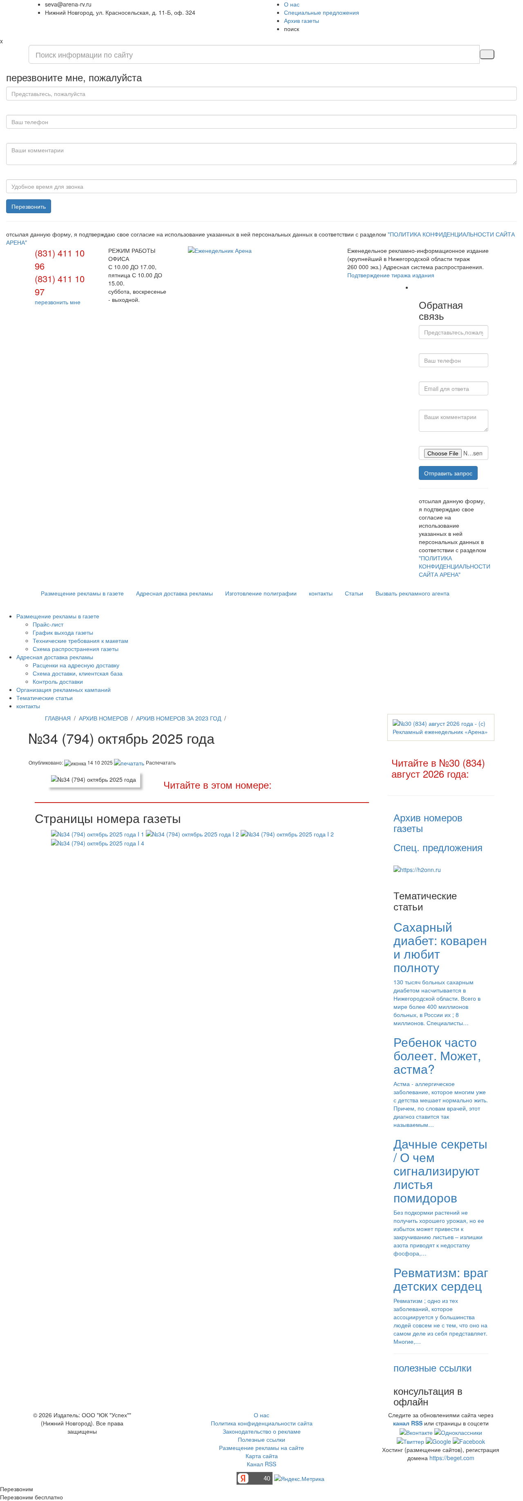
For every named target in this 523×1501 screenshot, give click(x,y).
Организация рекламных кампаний (63, 689)
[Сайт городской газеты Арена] (261, 250)
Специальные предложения (321, 12)
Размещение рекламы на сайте (261, 1447)
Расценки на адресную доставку (76, 665)
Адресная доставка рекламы (174, 593)
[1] (97, 833)
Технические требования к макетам (80, 640)
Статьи (354, 593)
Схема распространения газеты (75, 649)
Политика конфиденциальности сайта (262, 1423)
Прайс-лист (48, 624)
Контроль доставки (58, 681)
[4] (97, 842)
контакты (321, 593)
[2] (192, 833)
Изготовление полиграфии (261, 593)
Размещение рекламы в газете (82, 593)
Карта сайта (262, 1456)
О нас (291, 4)
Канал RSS (261, 1464)
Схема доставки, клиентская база (78, 673)
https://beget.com (451, 1458)
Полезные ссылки (261, 1439)
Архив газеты (301, 20)
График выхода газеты (63, 632)
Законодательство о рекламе (262, 1431)
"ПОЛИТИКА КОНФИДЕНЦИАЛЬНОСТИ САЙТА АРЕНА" (454, 566)
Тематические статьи (44, 698)
